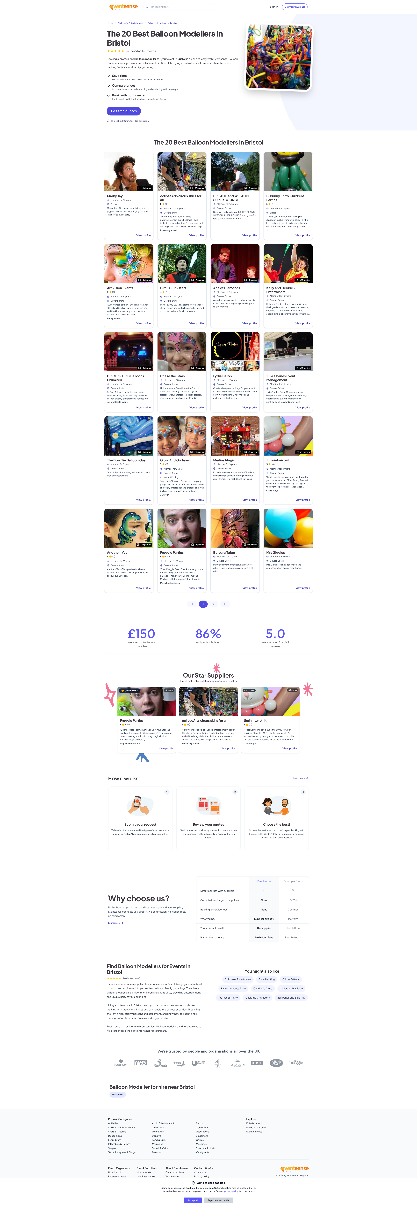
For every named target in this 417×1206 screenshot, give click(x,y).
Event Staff (114, 1139)
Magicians (157, 1144)
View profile (143, 235)
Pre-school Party (228, 997)
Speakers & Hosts (205, 1148)
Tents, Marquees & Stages (122, 1152)
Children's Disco (262, 988)
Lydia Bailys (222, 376)
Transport (157, 1152)
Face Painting (267, 979)
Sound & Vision (160, 1148)
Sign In (274, 6)
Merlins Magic (224, 460)
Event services (254, 1131)
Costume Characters (257, 997)
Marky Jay (115, 196)
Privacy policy (201, 1176)
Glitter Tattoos (290, 979)
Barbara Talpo (224, 552)
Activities (113, 1123)
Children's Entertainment (130, 23)
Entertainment (254, 1123)
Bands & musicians (256, 1127)
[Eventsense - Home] (123, 7)
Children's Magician (291, 988)
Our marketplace (174, 1172)
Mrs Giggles (275, 552)
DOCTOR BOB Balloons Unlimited (125, 378)
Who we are (172, 1176)
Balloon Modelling (157, 23)
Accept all (193, 1200)
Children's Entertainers (238, 979)
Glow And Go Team (175, 460)
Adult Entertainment (163, 1123)
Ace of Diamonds (226, 288)
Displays (156, 1135)
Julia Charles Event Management (280, 378)
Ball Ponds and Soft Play (291, 997)
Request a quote (117, 1176)
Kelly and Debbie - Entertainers (280, 290)
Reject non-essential (218, 1200)
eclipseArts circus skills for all (180, 198)
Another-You (117, 552)
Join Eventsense (146, 1176)
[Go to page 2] (225, 604)
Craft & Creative (117, 1131)
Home (110, 23)
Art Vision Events (120, 288)
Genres (200, 1139)
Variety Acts (202, 1152)
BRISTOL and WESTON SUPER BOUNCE (231, 198)
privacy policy (231, 1191)
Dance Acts (158, 1131)
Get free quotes (124, 111)
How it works (115, 1172)
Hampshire (117, 1094)
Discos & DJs (115, 1135)
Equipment (202, 1135)
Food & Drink (159, 1139)
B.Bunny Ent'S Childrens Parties (285, 198)
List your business (295, 6)
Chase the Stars (172, 376)
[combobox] (165, 7)
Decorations (202, 1131)
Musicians (201, 1144)
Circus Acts (158, 1127)
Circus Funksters (173, 288)
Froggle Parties (172, 552)
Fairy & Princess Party (233, 988)
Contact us (200, 1172)
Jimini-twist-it (277, 460)
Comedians (202, 1127)
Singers (112, 1148)
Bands (199, 1123)
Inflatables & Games (119, 1144)
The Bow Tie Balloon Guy (126, 460)
